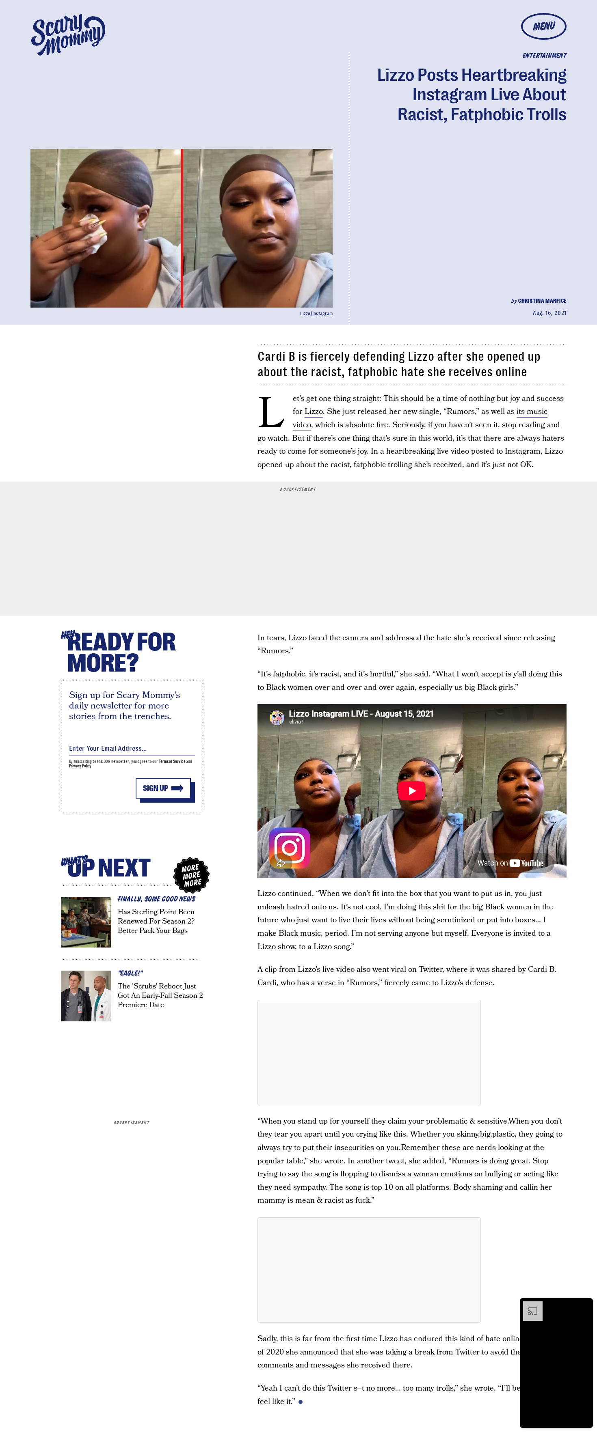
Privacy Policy (80, 766)
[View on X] (369, 1052)
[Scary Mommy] (68, 34)
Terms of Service (172, 761)
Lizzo (314, 411)
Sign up (155, 788)
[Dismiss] (584, 1305)
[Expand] (528, 1305)
